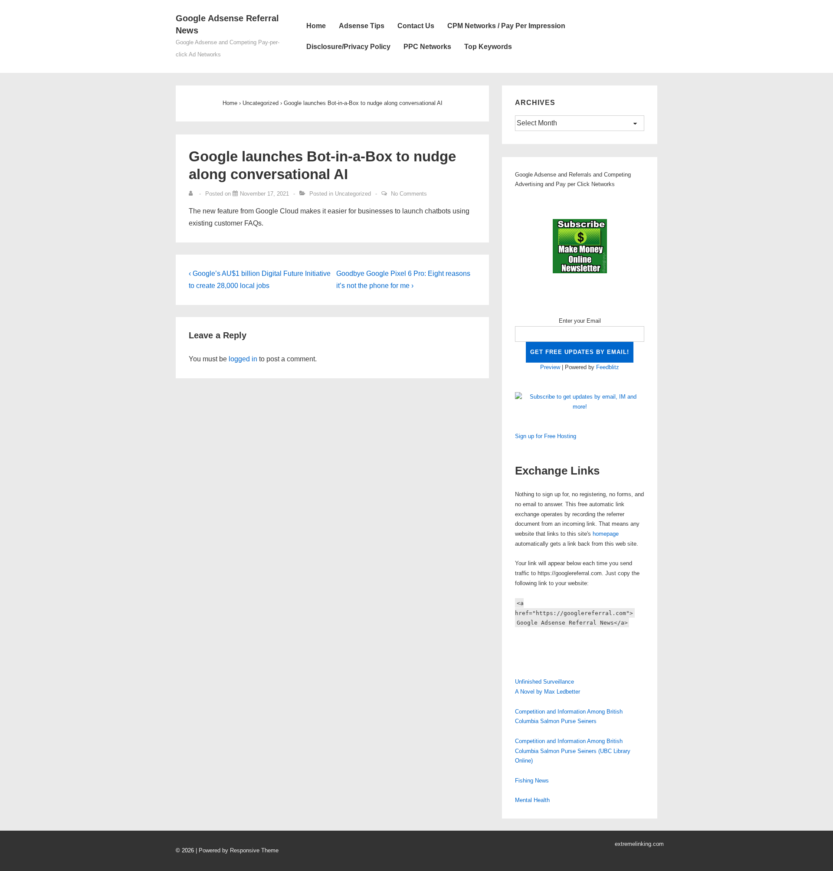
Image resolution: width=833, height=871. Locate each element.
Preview (550, 367)
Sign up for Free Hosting (545, 436)
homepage (606, 533)
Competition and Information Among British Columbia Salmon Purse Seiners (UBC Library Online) (572, 751)
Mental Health (532, 800)
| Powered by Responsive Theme (237, 850)
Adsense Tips (361, 25)
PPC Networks (427, 46)
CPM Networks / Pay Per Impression (506, 25)
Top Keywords (488, 46)
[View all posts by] (193, 193)
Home (316, 25)
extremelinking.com (639, 844)
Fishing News (532, 780)
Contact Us (415, 25)
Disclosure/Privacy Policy (348, 46)
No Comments (409, 193)
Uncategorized (353, 193)
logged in (243, 359)
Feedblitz (607, 367)
